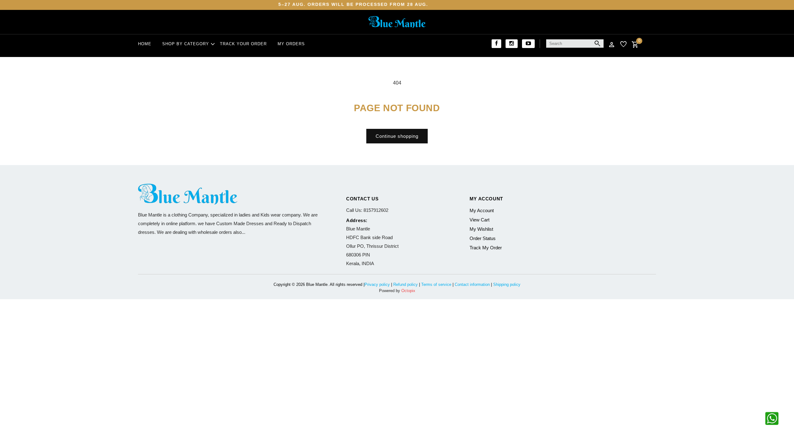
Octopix (408, 290)
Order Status (483, 238)
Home (144, 44)
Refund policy (405, 284)
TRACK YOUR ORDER (243, 44)
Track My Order (486, 247)
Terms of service (436, 284)
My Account (482, 210)
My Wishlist (481, 229)
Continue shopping (397, 136)
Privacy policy (377, 284)
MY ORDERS (291, 44)
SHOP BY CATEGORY (185, 44)
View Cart (479, 219)
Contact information (472, 284)
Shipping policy (506, 284)
